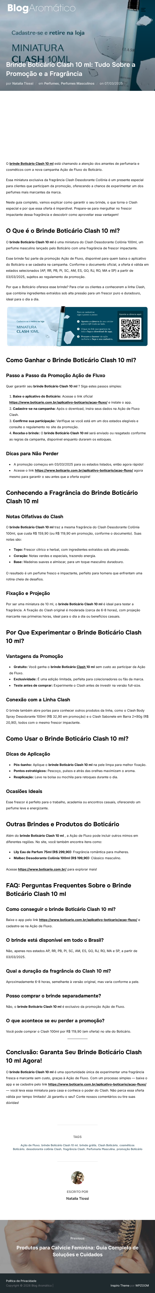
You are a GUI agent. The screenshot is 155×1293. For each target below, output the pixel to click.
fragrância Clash (74, 1149)
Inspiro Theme (120, 1285)
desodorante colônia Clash (43, 1149)
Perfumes (51, 83)
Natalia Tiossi (22, 83)
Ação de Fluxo (30, 1145)
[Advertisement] (77, 130)
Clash (81, 667)
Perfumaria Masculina (101, 1149)
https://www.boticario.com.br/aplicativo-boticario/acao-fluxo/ (58, 402)
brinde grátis (88, 1145)
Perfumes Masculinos (77, 83)
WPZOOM (142, 1285)
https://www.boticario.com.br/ (42, 869)
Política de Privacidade (21, 1281)
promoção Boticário (129, 1149)
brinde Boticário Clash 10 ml (31, 163)
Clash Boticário (108, 1145)
